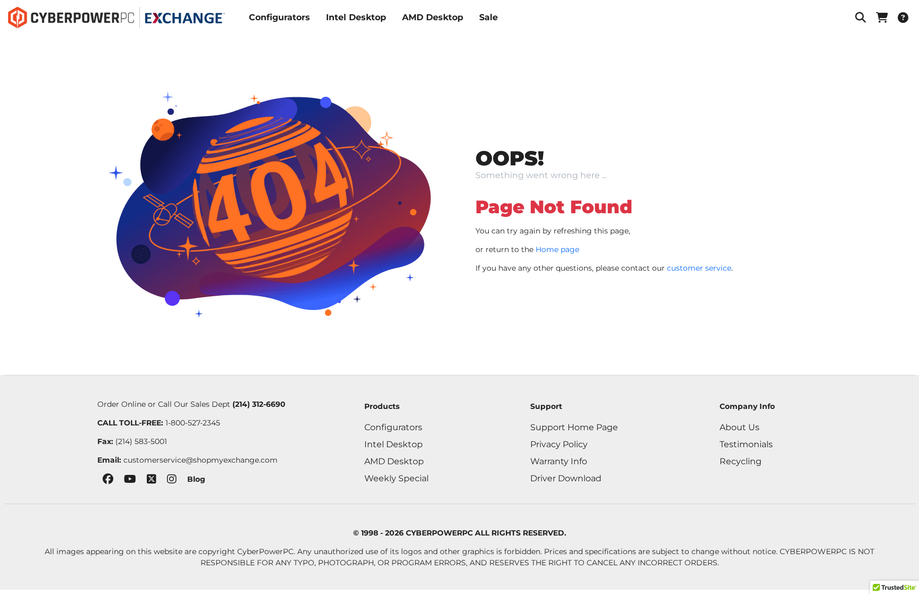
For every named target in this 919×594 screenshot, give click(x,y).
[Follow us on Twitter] (151, 481)
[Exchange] (185, 18)
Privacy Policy (559, 444)
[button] (860, 17)
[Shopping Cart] (881, 17)
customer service (699, 268)
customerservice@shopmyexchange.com (200, 460)
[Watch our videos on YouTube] (130, 481)
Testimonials (746, 444)
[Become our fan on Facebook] (108, 481)
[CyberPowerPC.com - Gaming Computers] (71, 17)
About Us (739, 427)
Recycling (741, 461)
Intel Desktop (356, 17)
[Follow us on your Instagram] (172, 481)
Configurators (279, 17)
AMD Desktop (432, 17)
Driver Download (565, 478)
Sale (488, 17)
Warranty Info (558, 461)
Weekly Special (396, 478)
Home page (557, 249)
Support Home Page (574, 427)
